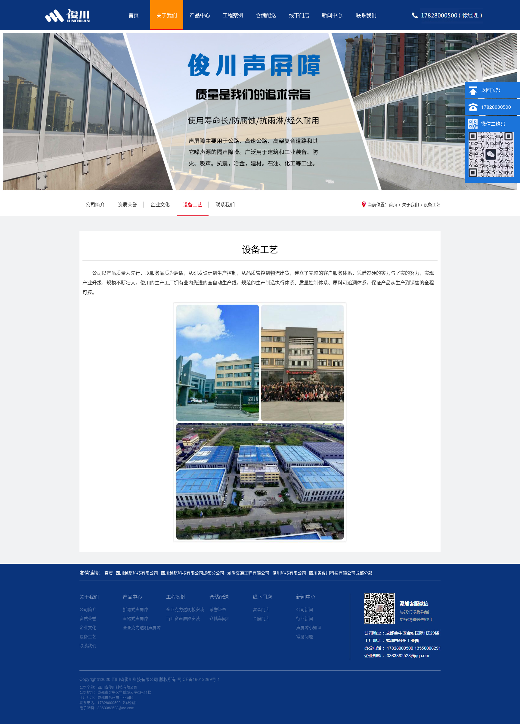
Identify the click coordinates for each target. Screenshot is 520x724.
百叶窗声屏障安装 (183, 618)
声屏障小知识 (308, 627)
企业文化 (160, 205)
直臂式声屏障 (135, 618)
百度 (108, 573)
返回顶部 (490, 89)
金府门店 (261, 618)
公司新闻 (304, 609)
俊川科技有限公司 (289, 573)
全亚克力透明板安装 (185, 609)
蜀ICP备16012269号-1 (198, 679)
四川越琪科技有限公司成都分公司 (192, 573)
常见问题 (304, 636)
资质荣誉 (127, 205)
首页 (133, 15)
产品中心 (200, 15)
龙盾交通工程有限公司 (248, 573)
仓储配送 (266, 15)
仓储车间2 (219, 618)
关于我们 (166, 15)
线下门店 (299, 15)
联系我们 (366, 15)
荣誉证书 (217, 609)
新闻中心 (332, 15)
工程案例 (233, 15)
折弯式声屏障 (135, 609)
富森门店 (261, 609)
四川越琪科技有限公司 (137, 573)
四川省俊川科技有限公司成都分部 (340, 573)
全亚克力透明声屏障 (142, 627)
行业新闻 (304, 618)
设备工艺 (432, 204)
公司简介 (95, 205)
